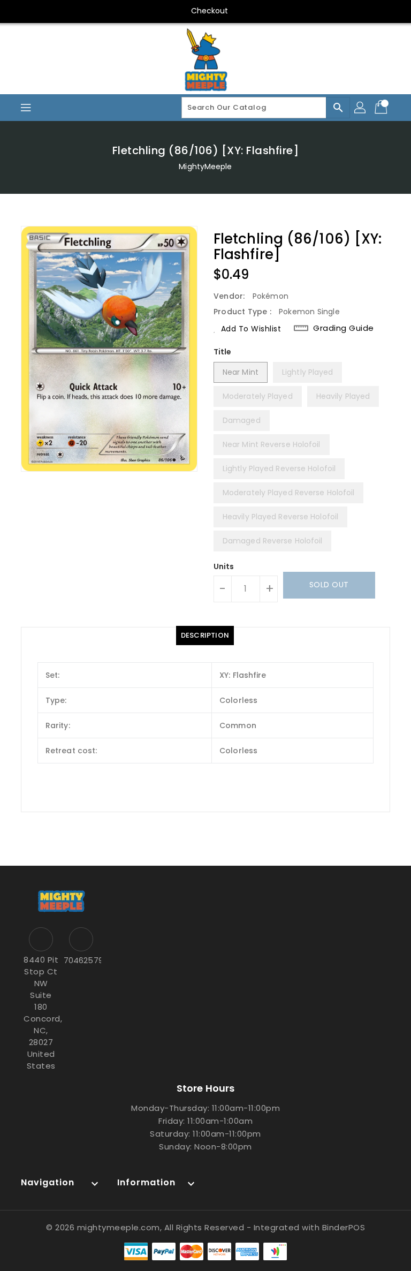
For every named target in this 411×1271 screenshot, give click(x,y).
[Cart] (382, 107)
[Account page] (360, 107)
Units (224, 566)
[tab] (205, 635)
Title (223, 351)
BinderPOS (344, 1227)
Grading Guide (343, 328)
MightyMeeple (205, 166)
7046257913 (81, 960)
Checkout (210, 10)
